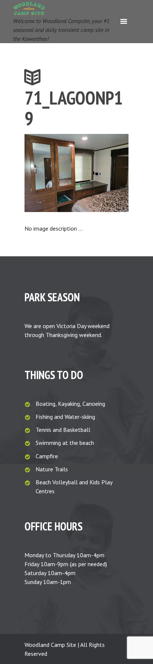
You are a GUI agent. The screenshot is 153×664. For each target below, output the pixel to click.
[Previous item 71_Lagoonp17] (50, 173)
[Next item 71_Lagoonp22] (102, 173)
